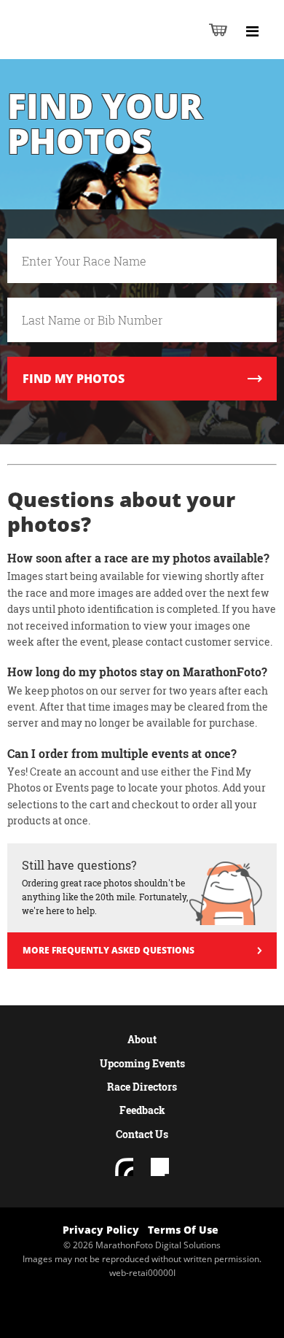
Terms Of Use (183, 1230)
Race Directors (142, 1087)
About (142, 1039)
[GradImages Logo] (83, 45)
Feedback (142, 1110)
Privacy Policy (101, 1230)
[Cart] (218, 29)
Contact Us (142, 1134)
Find (74, 379)
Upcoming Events (142, 1063)
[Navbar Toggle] (251, 31)
